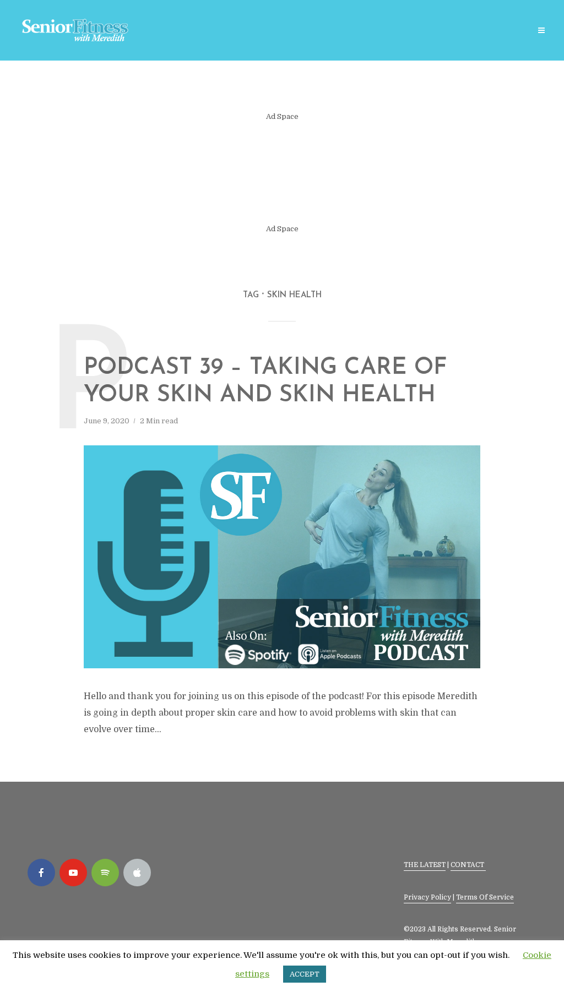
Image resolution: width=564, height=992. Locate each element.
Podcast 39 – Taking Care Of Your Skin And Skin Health (265, 381)
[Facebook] (41, 872)
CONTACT (468, 865)
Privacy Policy (427, 897)
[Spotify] (105, 872)
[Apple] (137, 872)
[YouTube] (73, 872)
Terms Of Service (485, 897)
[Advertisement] (282, 173)
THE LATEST (425, 865)
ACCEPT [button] (304, 974)
